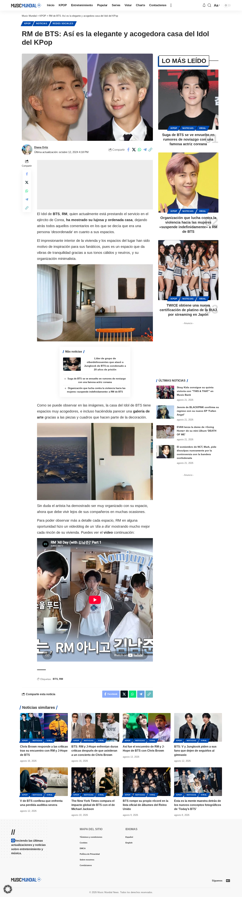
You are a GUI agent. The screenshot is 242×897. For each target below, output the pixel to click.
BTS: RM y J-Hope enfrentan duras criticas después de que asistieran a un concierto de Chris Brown (94, 750)
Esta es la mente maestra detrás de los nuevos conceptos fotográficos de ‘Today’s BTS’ (197, 805)
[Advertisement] (95, 184)
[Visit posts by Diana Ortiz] (27, 149)
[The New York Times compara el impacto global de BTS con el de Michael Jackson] (95, 781)
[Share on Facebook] (128, 149)
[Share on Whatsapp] (139, 149)
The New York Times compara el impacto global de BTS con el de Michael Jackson (93, 805)
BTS (55, 678)
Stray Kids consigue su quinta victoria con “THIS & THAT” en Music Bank (195, 391)
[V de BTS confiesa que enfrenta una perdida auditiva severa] (44, 781)
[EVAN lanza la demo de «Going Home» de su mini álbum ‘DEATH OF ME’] (165, 432)
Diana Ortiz (41, 147)
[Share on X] (133, 149)
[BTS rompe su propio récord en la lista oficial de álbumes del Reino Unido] (147, 781)
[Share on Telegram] (144, 149)
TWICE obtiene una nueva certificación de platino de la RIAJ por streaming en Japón (188, 309)
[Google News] (228, 881)
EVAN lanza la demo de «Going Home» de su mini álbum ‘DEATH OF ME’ (196, 431)
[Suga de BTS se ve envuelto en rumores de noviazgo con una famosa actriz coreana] (188, 100)
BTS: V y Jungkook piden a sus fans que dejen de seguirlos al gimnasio (195, 750)
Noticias (41, 23)
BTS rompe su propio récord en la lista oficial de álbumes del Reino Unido (145, 805)
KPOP (27, 23)
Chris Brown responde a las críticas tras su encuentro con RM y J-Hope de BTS (44, 750)
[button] (170, 5)
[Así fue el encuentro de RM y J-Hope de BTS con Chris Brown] (147, 727)
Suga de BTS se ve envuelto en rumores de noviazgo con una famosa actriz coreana (188, 139)
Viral (202, 128)
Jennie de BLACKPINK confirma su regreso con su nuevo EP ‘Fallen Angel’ (198, 411)
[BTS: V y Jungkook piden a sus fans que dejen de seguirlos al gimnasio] (198, 727)
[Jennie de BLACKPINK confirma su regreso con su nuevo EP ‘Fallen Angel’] (165, 412)
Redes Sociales (63, 23)
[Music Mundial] (26, 5)
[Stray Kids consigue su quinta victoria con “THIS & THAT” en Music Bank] (165, 392)
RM (61, 678)
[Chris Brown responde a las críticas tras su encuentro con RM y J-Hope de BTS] (44, 727)
